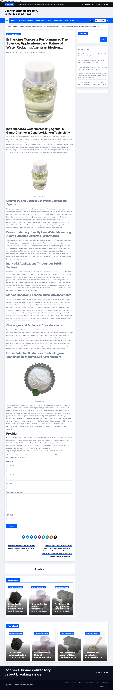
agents (30, 52)
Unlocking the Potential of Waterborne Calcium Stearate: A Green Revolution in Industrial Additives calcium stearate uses (22, 548)
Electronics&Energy (43, 20)
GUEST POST (69, 20)
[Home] (7, 20)
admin (41, 569)
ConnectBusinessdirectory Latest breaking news (21, 12)
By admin (9, 52)
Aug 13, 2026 (19, 611)
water (43, 52)
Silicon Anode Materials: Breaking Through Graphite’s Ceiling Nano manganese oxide (92, 55)
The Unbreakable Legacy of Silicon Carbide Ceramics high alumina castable (63, 609)
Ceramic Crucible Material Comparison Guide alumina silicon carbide (39, 609)
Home (13, 20)
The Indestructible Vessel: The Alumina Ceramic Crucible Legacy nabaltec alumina (92, 83)
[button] (107, 20)
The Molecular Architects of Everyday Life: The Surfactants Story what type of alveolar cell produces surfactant (92, 76)
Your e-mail (10, 474)
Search (83, 33)
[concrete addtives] (39, 380)
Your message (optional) (14, 492)
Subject (9, 483)
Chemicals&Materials (25, 20)
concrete (37, 52)
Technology (58, 20)
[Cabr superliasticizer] (39, 175)
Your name (10, 466)
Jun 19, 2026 (66, 611)
